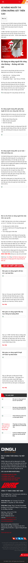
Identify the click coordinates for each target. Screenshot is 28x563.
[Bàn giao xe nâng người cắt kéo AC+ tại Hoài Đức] (14, 276)
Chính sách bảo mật (6, 532)
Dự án (8, 257)
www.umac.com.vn (10, 517)
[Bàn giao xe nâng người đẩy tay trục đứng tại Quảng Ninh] (14, 317)
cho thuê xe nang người (18, 257)
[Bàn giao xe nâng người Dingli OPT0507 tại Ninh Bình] (14, 357)
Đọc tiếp (4, 304)
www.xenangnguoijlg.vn (7, 521)
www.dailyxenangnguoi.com (8, 519)
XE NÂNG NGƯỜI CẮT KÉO (9, 474)
